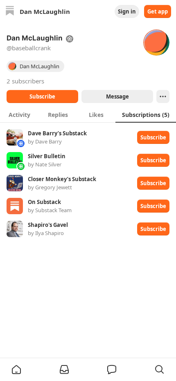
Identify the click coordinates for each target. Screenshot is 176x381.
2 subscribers (25, 81)
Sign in (127, 11)
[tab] (19, 114)
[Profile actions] (162, 96)
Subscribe (42, 96)
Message (117, 96)
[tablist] (88, 114)
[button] (16, 369)
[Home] (10, 12)
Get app (157, 11)
